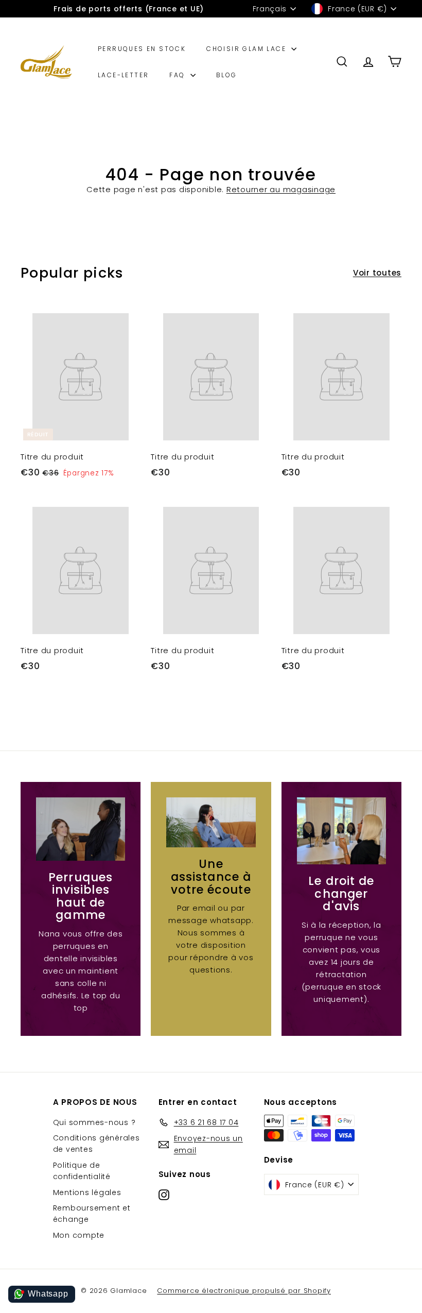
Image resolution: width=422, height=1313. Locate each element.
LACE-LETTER (123, 75)
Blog (226, 75)
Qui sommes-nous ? (94, 1122)
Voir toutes (377, 272)
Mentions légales (87, 1192)
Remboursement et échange (92, 1213)
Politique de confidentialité (82, 1171)
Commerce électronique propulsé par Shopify (244, 1290)
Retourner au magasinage (281, 189)
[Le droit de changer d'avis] (341, 830)
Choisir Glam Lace (247, 48)
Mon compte (79, 1235)
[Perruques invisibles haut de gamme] (80, 829)
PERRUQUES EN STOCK (142, 48)
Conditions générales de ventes (96, 1143)
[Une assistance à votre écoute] (210, 822)
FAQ (178, 75)
